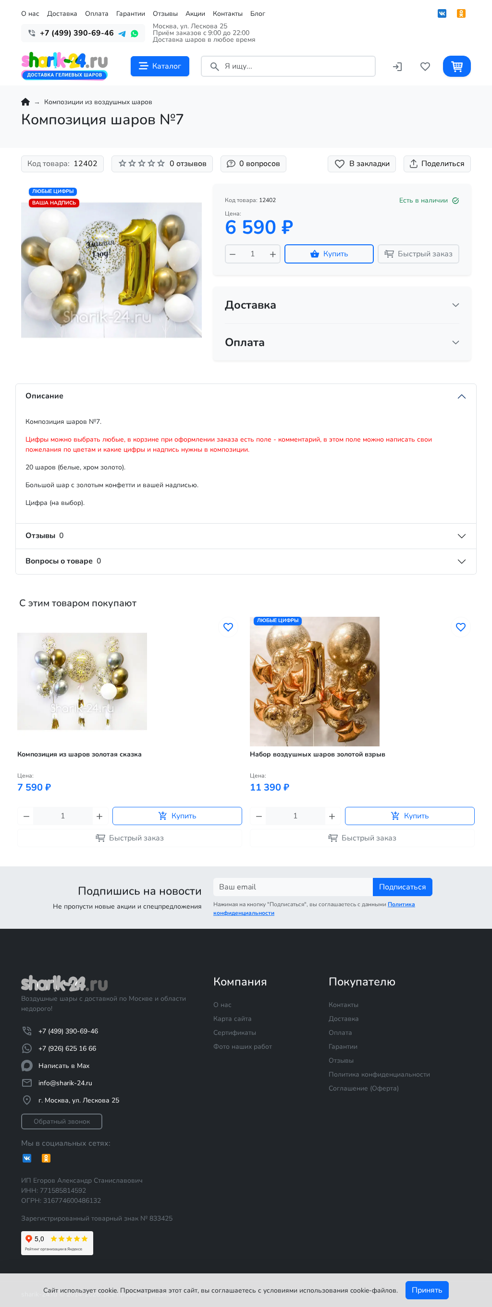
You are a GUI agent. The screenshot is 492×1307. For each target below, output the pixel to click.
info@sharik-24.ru (65, 1083)
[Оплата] (455, 342)
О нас (30, 13)
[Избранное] (425, 66)
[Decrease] (232, 254)
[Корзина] (457, 66)
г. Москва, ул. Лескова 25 (78, 1100)
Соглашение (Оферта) (364, 1088)
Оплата (97, 13)
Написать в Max (63, 1065)
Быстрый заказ (425, 254)
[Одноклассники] (461, 13)
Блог (257, 13)
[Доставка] (455, 305)
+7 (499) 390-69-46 (68, 1031)
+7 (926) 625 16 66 (67, 1048)
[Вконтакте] (442, 13)
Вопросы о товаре (63, 561)
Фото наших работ (242, 1046)
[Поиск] (215, 66)
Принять (427, 1290)
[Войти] (397, 66)
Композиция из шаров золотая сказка (79, 754)
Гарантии (130, 13)
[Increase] (273, 254)
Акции (195, 13)
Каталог (166, 66)
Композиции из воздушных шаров (98, 102)
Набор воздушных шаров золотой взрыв (317, 754)
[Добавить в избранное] (228, 627)
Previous (18, 747)
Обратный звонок (62, 1121)
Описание (44, 396)
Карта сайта (232, 1018)
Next (474, 747)
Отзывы (165, 13)
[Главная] (25, 102)
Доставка (62, 13)
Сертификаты (234, 1032)
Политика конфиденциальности (379, 1074)
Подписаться (402, 887)
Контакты (228, 13)
